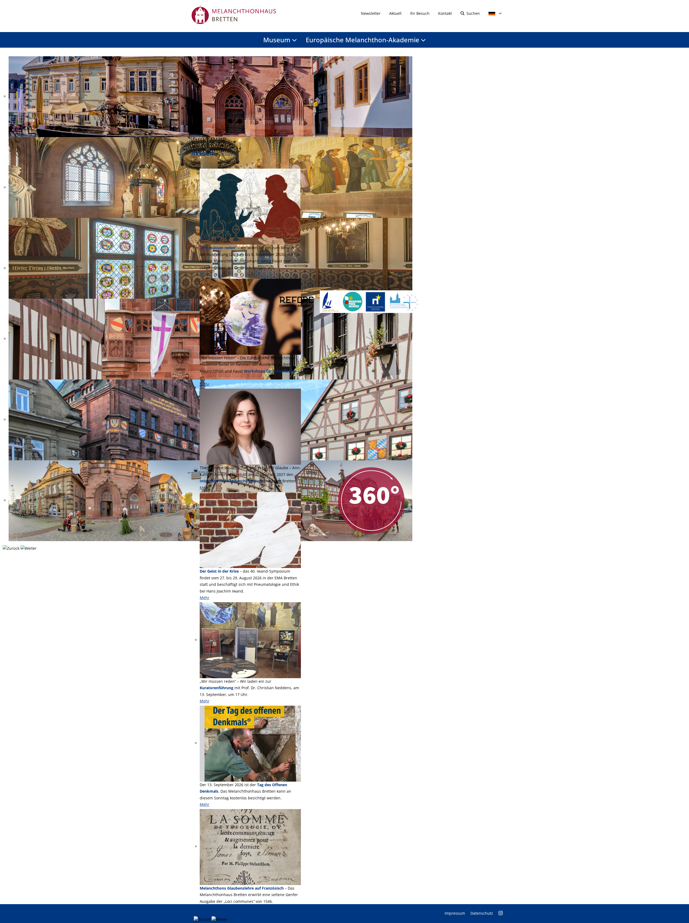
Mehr (204, 274)
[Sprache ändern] (493, 13)
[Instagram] (500, 913)
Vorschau (227, 153)
